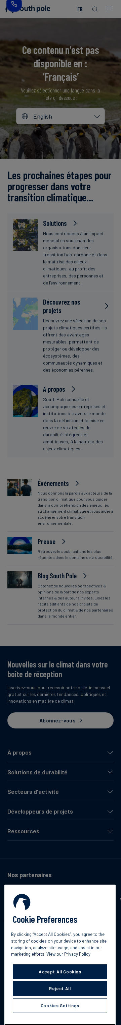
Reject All (60, 988)
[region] (60, 955)
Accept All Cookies (60, 971)
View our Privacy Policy (68, 954)
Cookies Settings (60, 1005)
